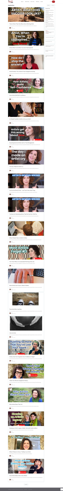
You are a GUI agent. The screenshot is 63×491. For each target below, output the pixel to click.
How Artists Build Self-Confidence (17, 95)
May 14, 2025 (12, 456)
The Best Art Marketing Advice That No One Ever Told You (23, 214)
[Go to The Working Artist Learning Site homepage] (10, 1)
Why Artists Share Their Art (15, 404)
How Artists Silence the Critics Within (18, 475)
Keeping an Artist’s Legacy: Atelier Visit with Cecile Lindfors (23, 428)
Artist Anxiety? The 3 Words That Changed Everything (22, 71)
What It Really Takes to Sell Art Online (18, 238)
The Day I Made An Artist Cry (16, 166)
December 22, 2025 (13, 313)
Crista (11, 27)
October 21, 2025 (13, 361)
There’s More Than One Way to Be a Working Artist (21, 24)
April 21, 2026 (12, 194)
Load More (26, 484)
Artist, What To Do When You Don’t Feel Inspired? (21, 47)
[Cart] (51, 1)
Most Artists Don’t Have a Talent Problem (19, 285)
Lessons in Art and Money (48, 18)
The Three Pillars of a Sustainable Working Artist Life (21, 261)
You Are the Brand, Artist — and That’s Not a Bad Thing (22, 190)
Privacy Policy (47, 31)
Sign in (53, 2)
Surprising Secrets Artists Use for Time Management (21, 142)
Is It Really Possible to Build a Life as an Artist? (20, 119)
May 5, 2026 (12, 123)
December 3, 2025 (13, 337)
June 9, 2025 (12, 408)
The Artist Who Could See (15, 309)
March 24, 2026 (13, 242)
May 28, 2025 (12, 432)
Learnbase (47, 33)
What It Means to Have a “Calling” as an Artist (20, 451)
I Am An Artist (12, 333)
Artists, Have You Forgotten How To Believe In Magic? (22, 356)
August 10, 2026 (13, 28)
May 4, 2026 (12, 147)
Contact (46, 30)
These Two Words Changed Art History (18, 380)
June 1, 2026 (12, 99)
